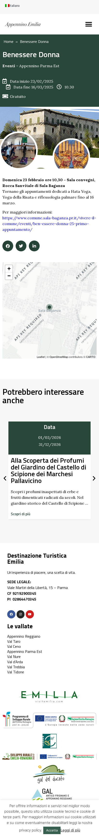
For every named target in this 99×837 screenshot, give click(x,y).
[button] (88, 24)
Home (8, 41)
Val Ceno (14, 646)
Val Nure (14, 656)
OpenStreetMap (59, 357)
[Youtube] (30, 614)
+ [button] (9, 269)
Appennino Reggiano (23, 636)
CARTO (90, 357)
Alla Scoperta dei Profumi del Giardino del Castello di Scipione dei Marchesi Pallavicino (48, 470)
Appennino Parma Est (39, 65)
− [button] (9, 276)
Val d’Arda (15, 662)
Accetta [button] (52, 830)
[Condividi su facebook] (7, 246)
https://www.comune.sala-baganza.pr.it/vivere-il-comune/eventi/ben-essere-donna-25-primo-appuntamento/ (49, 223)
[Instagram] (21, 614)
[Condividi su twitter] (21, 246)
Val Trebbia (16, 667)
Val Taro (13, 641)
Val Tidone (15, 672)
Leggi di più (70, 830)
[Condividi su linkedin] (34, 246)
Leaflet (41, 357)
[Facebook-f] (11, 614)
